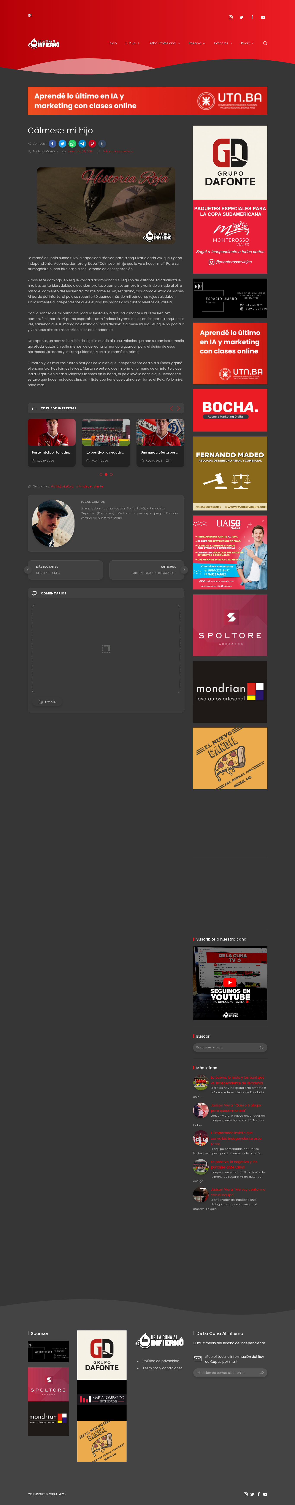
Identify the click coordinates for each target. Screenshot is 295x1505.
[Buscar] (265, 43)
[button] (52, 144)
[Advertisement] (230, 819)
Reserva (195, 43)
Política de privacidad (161, 1360)
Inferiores (221, 43)
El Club (130, 43)
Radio (245, 43)
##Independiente (89, 486)
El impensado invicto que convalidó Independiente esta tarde (236, 1138)
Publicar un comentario (117, 151)
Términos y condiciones (162, 1368)
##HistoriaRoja (62, 486)
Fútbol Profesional (162, 43)
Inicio (113, 43)
